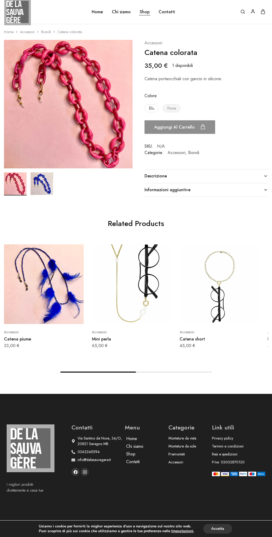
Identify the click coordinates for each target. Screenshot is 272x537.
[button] (151, 108)
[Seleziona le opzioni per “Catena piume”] (37, 316)
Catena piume (17, 339)
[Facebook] (75, 472)
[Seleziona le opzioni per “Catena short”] (213, 316)
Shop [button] (145, 12)
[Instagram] (85, 472)
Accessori (27, 32)
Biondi (46, 32)
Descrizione (155, 176)
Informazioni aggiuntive (167, 190)
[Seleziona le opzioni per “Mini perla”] (125, 316)
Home (97, 12)
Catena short (192, 339)
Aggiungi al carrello (175, 127)
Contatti (167, 12)
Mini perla (101, 339)
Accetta (217, 528)
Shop (130, 454)
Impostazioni (182, 531)
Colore (150, 96)
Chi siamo (121, 12)
